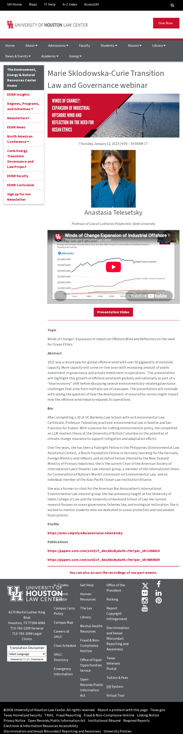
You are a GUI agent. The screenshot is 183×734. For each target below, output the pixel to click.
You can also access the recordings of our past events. (113, 572)
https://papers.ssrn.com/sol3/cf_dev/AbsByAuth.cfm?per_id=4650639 (104, 559)
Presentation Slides (113, 312)
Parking (112, 599)
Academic (48, 56)
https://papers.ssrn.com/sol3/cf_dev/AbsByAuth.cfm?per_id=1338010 (104, 550)
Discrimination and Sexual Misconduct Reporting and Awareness (117, 638)
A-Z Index (70, 4)
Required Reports (136, 720)
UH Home (14, 4)
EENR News (16, 127)
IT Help (50, 4)
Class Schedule (65, 645)
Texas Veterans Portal (113, 663)
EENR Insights (18, 94)
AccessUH (91, 4)
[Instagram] (144, 602)
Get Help (87, 585)
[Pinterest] (158, 602)
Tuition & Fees (117, 677)
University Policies (118, 731)
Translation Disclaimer (26, 647)
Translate (37, 659)
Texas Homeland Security (23, 715)
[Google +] (144, 594)
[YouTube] (144, 609)
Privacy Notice (14, 720)
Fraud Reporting (68, 715)
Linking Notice (148, 715)
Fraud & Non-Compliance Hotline (90, 645)
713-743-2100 (20, 628)
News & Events (17, 56)
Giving (74, 56)
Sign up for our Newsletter (19, 197)
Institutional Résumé (104, 720)
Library (158, 45)
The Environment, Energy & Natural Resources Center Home (21, 77)
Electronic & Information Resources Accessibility (41, 726)
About (30, 45)
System (114, 686)
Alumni (133, 45)
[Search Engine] (172, 5)
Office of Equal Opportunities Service (91, 665)
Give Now (166, 23)
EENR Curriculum (20, 185)
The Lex (86, 608)
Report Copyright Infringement (116, 613)
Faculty (84, 45)
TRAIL (49, 715)
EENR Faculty (17, 176)
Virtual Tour (115, 695)
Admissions (57, 45)
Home (10, 45)
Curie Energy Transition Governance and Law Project (20, 158)
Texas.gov (157, 710)
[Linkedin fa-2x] (158, 594)
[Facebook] (158, 585)
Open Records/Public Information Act (56, 720)
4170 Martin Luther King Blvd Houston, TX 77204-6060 (26, 617)
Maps (33, 4)
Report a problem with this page (123, 710)
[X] (145, 585)
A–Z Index (61, 585)
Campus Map (63, 622)
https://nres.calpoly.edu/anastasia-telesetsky (85, 533)
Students (108, 45)
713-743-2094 (22, 633)
